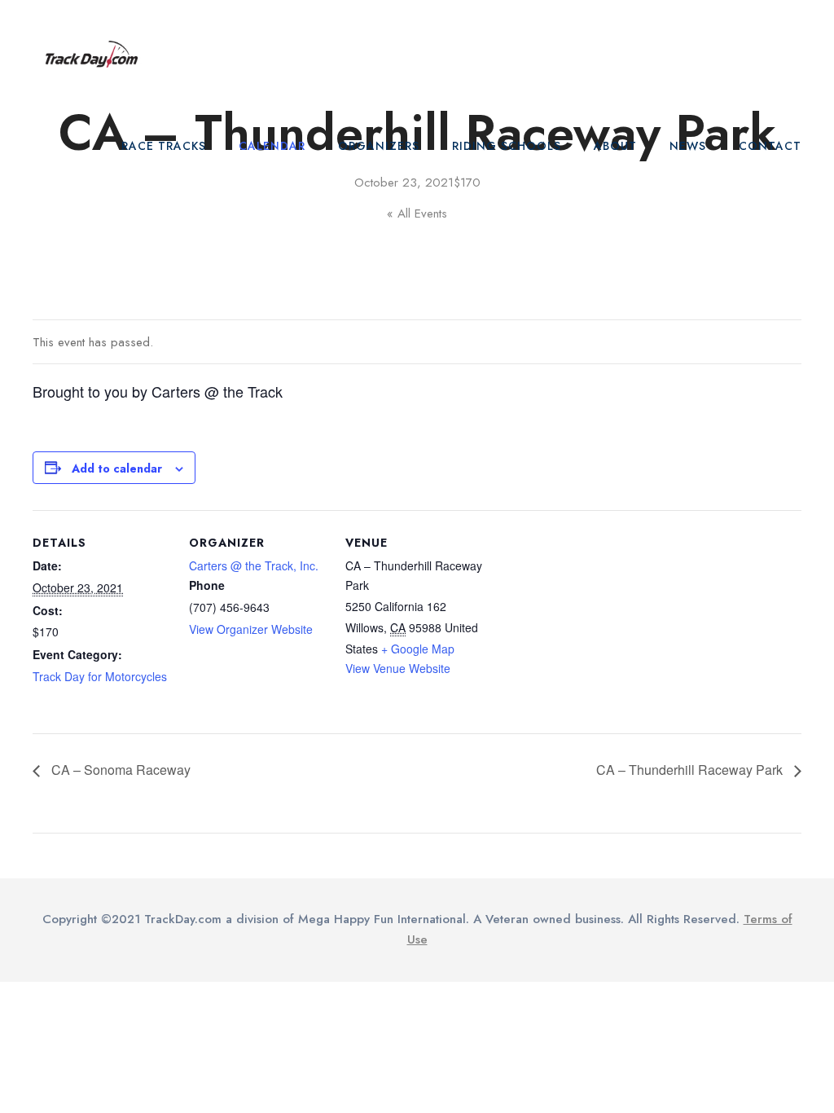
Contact (770, 146)
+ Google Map (417, 648)
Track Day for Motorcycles (100, 676)
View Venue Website (397, 668)
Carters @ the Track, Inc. (253, 565)
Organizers (378, 146)
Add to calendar (117, 468)
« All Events (417, 213)
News (687, 146)
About (615, 146)
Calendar (272, 146)
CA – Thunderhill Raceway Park (691, 769)
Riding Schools (506, 146)
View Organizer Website (251, 629)
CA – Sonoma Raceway (119, 769)
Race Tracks (163, 146)
